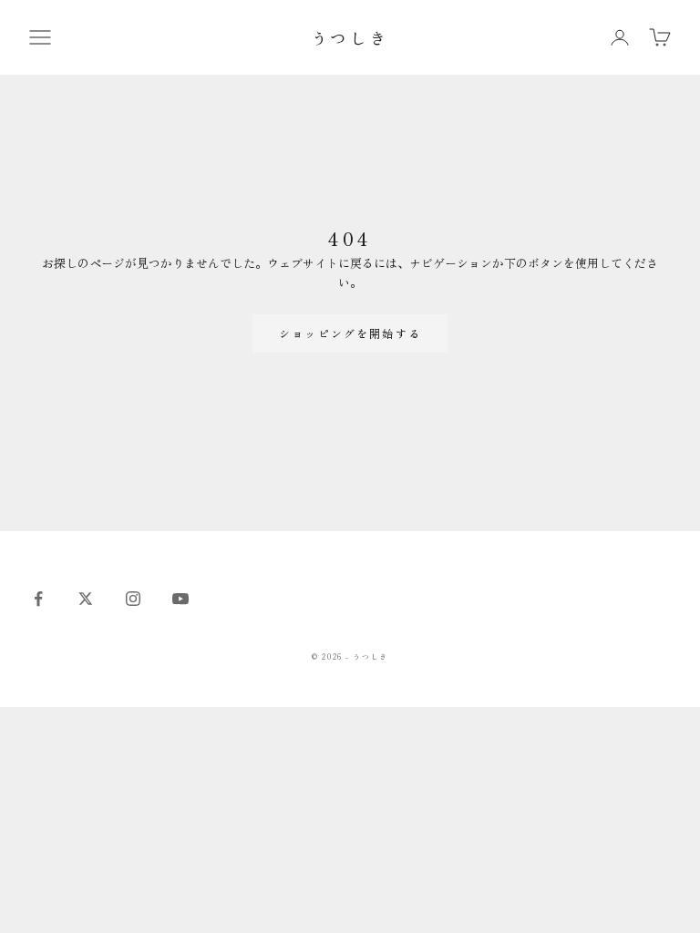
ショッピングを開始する (350, 333)
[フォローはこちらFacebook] (38, 599)
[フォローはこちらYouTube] (180, 599)
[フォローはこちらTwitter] (86, 599)
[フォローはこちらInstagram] (133, 599)
